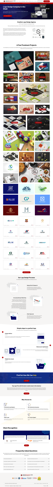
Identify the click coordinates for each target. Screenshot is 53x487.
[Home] (9, 1)
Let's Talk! (26, 380)
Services (35, 483)
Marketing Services (40, 1)
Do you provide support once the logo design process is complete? (36, 466)
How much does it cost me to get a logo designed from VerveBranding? (36, 461)
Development (11, 485)
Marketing (17, 485)
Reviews (27, 1)
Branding (14, 485)
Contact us (41, 483)
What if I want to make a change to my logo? (9, 466)
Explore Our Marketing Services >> (26, 3)
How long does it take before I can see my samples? (10, 461)
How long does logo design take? (8, 458)
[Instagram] (47, 485)
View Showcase (42, 55)
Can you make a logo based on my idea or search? (33, 469)
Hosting (20, 485)
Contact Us (35, 1)
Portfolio (20, 1)
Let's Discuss (47, 1)
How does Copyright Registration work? (8, 469)
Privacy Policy (44, 483)
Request (38, 483)
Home (17, 1)
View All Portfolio (26, 272)
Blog (32, 1)
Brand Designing (23, 1)
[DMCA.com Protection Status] (39, 478)
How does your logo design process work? (33, 458)
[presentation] (4, 439)
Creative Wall (30, 1)
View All (26, 445)
